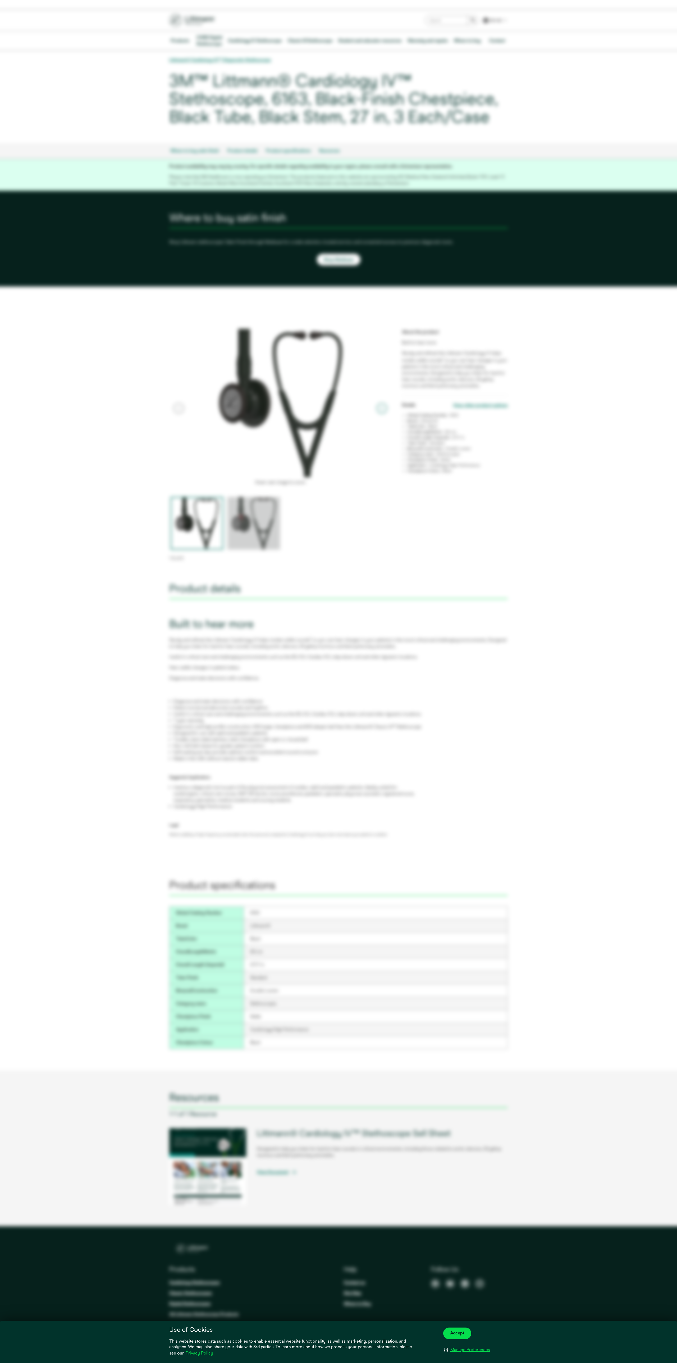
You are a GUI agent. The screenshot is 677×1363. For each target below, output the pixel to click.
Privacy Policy (199, 1353)
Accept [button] (457, 1332)
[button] (467, 1350)
